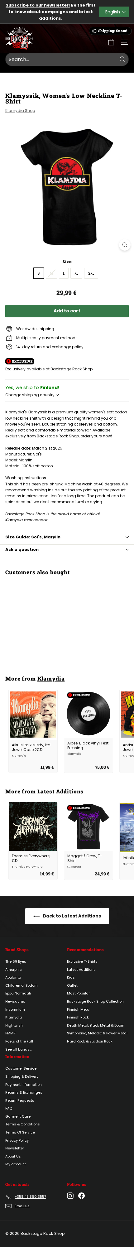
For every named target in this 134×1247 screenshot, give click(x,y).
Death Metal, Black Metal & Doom (95, 1025)
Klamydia (51, 678)
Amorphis (13, 969)
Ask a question (22, 549)
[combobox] (67, 59)
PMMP (10, 1033)
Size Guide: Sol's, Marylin (32, 537)
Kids (71, 977)
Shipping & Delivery (21, 1076)
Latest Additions (60, 791)
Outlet (72, 985)
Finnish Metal (78, 1009)
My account (15, 1164)
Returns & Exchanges (23, 1092)
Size (67, 262)
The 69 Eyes (15, 961)
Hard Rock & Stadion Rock (89, 1041)
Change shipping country (30, 394)
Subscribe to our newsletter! (38, 5)
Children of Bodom (21, 985)
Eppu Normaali (18, 993)
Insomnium (15, 1009)
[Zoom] (125, 245)
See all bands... (18, 1049)
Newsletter (14, 1148)
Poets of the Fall (19, 1041)
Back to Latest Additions (71, 916)
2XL (91, 273)
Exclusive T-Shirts (82, 961)
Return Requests (19, 1100)
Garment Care (18, 1116)
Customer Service (20, 1068)
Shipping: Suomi (112, 30)
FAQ (8, 1108)
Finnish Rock (78, 1017)
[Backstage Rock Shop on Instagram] (70, 1195)
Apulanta (13, 977)
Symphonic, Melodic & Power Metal (97, 1033)
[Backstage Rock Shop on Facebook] (81, 1195)
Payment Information (23, 1084)
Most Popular (78, 993)
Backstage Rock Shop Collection (95, 1001)
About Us (13, 1156)
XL (76, 273)
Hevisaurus (15, 1001)
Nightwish (14, 1025)
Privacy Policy (17, 1140)
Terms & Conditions (22, 1124)
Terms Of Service (20, 1132)
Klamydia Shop (20, 110)
